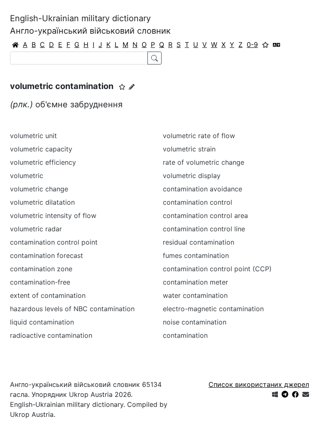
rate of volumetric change (203, 162)
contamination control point (54, 242)
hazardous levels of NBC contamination (72, 309)
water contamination (195, 295)
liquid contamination (42, 322)
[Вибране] (265, 44)
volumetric (26, 175)
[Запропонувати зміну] (132, 86)
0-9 (252, 44)
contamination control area (205, 215)
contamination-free (40, 282)
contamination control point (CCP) (217, 269)
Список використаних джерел (259, 384)
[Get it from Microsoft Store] (275, 394)
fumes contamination (196, 255)
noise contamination (194, 322)
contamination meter (195, 282)
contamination (185, 335)
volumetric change (39, 189)
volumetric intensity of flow (53, 215)
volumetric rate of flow (199, 135)
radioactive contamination (51, 335)
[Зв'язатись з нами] (305, 394)
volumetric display (192, 175)
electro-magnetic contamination (213, 309)
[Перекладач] (276, 44)
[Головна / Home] (15, 44)
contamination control (197, 202)
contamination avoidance (202, 189)
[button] (122, 87)
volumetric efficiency (43, 162)
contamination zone (41, 269)
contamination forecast (46, 255)
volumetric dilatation (42, 202)
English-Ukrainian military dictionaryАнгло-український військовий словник (90, 24)
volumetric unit (33, 135)
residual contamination (198, 242)
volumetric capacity (41, 149)
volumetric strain (189, 149)
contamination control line (204, 229)
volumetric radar (36, 229)
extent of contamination (48, 295)
